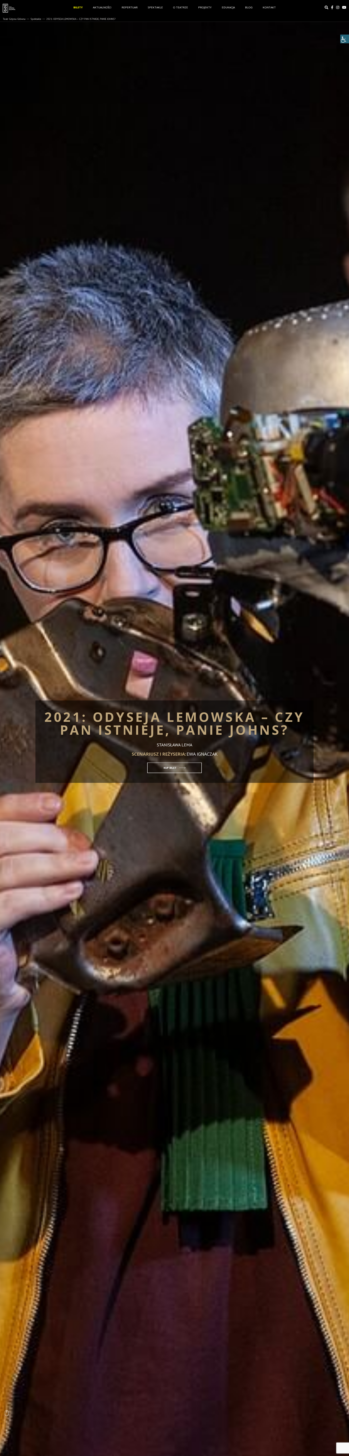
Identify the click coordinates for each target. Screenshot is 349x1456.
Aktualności (102, 7)
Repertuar (130, 7)
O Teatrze (180, 7)
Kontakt (269, 7)
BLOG (248, 7)
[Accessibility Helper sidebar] (344, 39)
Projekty (205, 7)
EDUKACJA (228, 7)
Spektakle (155, 7)
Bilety (78, 7)
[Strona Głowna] (27, 8)
